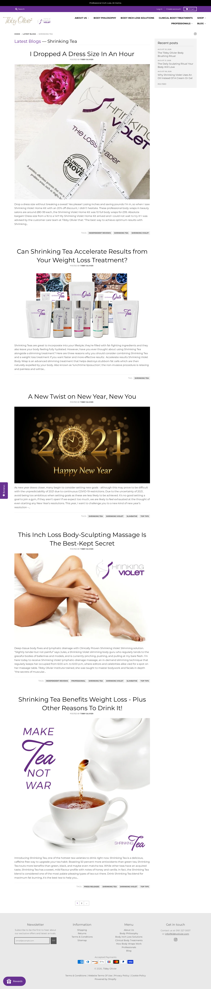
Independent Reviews (100, 233)
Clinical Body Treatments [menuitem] (176, 18)
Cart (191, 9)
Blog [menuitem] (200, 23)
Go (53, 940)
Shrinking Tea (121, 233)
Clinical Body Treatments (129, 940)
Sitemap (82, 940)
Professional (78, 681)
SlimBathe (132, 516)
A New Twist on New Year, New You (82, 396)
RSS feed (162, 84)
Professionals (129, 947)
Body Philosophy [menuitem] (105, 18)
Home (17, 34)
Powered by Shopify (105, 979)
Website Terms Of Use (100, 975)
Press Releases (91, 887)
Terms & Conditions (82, 936)
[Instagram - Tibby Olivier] (195, 33)
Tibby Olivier (110, 968)
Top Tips (145, 516)
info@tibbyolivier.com (177, 933)
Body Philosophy (129, 933)
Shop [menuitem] (200, 18)
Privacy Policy (121, 975)
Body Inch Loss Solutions (128, 936)
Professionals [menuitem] (180, 23)
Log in (159, 9)
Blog (128, 950)
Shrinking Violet (140, 233)
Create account (173, 9)
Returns (82, 933)
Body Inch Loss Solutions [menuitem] (137, 18)
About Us (129, 930)
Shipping (82, 930)
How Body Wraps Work (128, 943)
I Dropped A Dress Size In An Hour (82, 54)
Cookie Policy (138, 975)
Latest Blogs (29, 34)
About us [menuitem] (81, 18)
